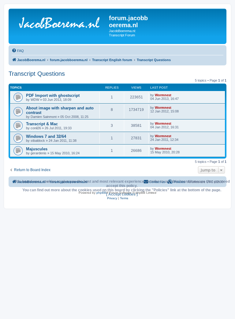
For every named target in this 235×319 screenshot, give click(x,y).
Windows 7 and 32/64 (46, 136)
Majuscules (36, 149)
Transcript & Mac (42, 124)
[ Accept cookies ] (122, 194)
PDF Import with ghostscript (53, 95)
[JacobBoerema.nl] (59, 24)
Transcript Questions (37, 73)
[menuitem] (18, 50)
